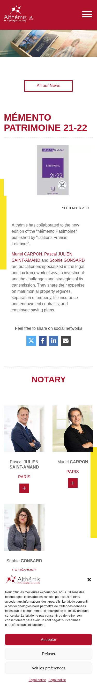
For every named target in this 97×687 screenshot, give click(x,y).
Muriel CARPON (27, 254)
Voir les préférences (48, 668)
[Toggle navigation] (87, 14)
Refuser (48, 654)
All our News (48, 85)
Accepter (48, 639)
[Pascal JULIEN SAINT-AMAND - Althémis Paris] (24, 428)
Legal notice (37, 680)
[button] (89, 579)
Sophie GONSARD (67, 260)
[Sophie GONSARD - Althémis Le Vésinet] (24, 527)
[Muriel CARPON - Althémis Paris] (73, 428)
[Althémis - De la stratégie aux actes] (18, 14)
